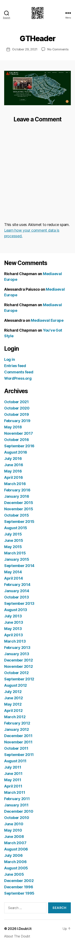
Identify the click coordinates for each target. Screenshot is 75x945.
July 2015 (13, 534)
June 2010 (13, 824)
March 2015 (15, 553)
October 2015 (16, 515)
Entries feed (15, 366)
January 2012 (16, 729)
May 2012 (13, 704)
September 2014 (19, 565)
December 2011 (18, 736)
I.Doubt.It (24, 929)
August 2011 (15, 761)
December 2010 (18, 811)
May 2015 (13, 547)
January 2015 (16, 559)
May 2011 (12, 780)
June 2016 (13, 465)
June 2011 (13, 773)
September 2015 (19, 521)
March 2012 (14, 717)
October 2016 (16, 439)
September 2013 (19, 603)
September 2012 (19, 679)
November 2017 (18, 433)
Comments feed (18, 372)
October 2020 (17, 408)
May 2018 (13, 427)
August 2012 (15, 685)
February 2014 (17, 584)
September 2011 (19, 754)
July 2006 (13, 855)
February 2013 (17, 647)
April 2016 (13, 477)
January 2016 (16, 496)
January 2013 (16, 654)
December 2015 (18, 502)
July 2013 (13, 616)
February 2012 (17, 723)
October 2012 (16, 673)
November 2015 (18, 509)
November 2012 (18, 666)
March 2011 (14, 792)
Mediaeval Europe (47, 320)
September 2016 (19, 446)
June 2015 (13, 540)
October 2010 (16, 817)
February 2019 (17, 421)
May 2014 (13, 572)
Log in (9, 359)
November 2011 (18, 742)
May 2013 (13, 628)
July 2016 (13, 458)
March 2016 (15, 484)
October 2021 (16, 402)
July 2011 (12, 767)
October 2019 (16, 414)
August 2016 (15, 452)
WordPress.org (18, 378)
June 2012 (13, 698)
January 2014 (16, 591)
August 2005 (16, 868)
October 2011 (16, 748)
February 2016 (17, 490)
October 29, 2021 (24, 49)
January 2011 (16, 805)
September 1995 (19, 893)
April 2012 (13, 710)
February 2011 (17, 799)
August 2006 (16, 849)
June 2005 (14, 874)
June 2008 (14, 836)
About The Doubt (17, 936)
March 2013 (15, 641)
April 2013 (13, 635)
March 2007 (15, 843)
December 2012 (18, 660)
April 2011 (13, 786)
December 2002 (19, 880)
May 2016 (13, 471)
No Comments (57, 49)
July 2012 (13, 691)
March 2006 (15, 862)
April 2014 (13, 578)
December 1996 (18, 887)
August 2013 (15, 610)
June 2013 (13, 622)
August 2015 (15, 528)
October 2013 (16, 597)
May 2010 (13, 830)
